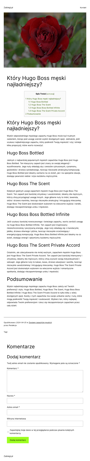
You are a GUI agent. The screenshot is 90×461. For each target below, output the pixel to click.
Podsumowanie (33, 114)
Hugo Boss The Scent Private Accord (46, 111)
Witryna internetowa (16, 419)
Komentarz (13, 368)
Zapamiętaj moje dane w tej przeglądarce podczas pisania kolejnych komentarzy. (42, 431)
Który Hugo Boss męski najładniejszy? (43, 99)
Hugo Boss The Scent (39, 105)
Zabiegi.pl (8, 7)
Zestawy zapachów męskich (40, 322)
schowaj (50, 94)
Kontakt (83, 7)
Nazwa (11, 396)
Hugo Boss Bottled (38, 102)
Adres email (13, 407)
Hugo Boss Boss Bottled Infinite (44, 108)
